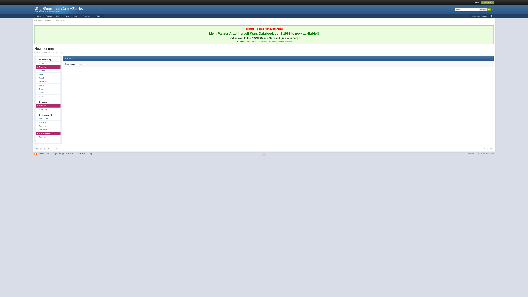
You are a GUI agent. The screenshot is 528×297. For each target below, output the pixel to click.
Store (67, 16)
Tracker (42, 92)
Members (42, 67)
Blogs (41, 89)
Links (58, 16)
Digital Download (264, 41)
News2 (41, 78)
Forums (49, 16)
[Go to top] (264, 154)
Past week (42, 122)
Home (38, 16)
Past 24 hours (44, 118)
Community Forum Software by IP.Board (480, 154)
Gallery (99, 16)
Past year (42, 137)
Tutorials (42, 71)
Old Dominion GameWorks (43, 149)
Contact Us (81, 154)
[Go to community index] (59, 9)
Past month (43, 129)
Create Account (487, 2)
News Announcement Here (282, 41)
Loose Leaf (250, 41)
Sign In (477, 2)
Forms (41, 96)
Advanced (492, 9)
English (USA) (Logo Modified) (63, 154)
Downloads (87, 16)
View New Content (479, 16)
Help (90, 154)
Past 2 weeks (43, 126)
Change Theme (44, 154)
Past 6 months (44, 133)
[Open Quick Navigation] (491, 16)
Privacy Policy (489, 149)
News (76, 16)
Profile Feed (43, 109)
